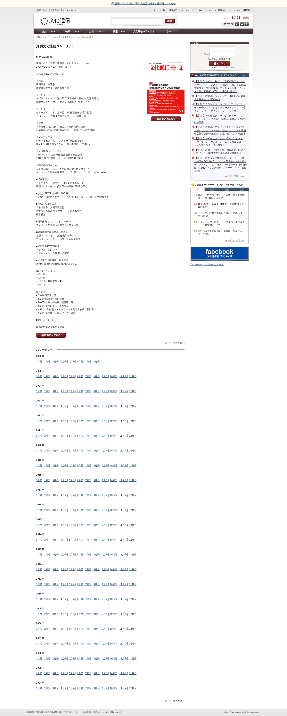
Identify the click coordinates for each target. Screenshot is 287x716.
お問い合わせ (115, 712)
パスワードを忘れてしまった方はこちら (220, 67)
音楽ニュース (120, 31)
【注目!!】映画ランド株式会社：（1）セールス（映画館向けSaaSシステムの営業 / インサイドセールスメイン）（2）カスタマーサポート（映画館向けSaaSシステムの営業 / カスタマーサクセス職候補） (220, 165)
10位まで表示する (236, 240)
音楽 (242, 189)
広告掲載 (40, 712)
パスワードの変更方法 (216, 10)
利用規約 (88, 712)
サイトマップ (187, 10)
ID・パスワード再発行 (240, 10)
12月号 (132, 376)
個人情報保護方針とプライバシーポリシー (64, 712)
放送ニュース (96, 31)
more (245, 75)
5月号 (72, 361)
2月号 (47, 361)
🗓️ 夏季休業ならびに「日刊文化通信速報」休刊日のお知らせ (143, 3)
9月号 (105, 376)
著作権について (101, 712)
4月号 (64, 361)
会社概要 (30, 712)
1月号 (39, 361)
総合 (198, 189)
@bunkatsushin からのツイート (207, 264)
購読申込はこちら (166, 118)
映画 (212, 189)
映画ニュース (72, 31)
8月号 (97, 361)
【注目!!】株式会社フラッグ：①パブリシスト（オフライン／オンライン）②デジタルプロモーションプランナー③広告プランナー (220, 142)
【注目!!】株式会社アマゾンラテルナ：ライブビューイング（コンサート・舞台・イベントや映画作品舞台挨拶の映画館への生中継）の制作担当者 (220, 130)
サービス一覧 (159, 10)
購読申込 (173, 10)
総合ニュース (49, 31)
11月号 (123, 376)
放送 (227, 189)
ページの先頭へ (176, 343)
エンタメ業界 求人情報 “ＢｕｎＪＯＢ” (215, 74)
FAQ (200, 10)
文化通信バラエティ (143, 31)
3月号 (56, 361)
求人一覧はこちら (236, 176)
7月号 (88, 361)
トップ (53, 37)
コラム (167, 31)
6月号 (80, 361)
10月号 (113, 376)
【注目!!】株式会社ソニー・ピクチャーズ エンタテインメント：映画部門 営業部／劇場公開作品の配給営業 (220, 119)
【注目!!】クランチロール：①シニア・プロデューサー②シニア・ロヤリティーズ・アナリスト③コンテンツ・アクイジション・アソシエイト (220, 107)
